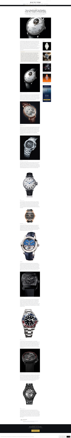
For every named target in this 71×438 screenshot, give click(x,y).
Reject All (65, 436)
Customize (61, 436)
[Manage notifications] (69, 436)
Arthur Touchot (31, 15)
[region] (35, 436)
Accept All (68, 436)
